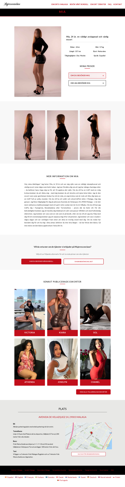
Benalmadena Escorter (75, 470)
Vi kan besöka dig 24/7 (84, 261)
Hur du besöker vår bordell (41, 261)
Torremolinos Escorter (59, 470)
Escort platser (104, 470)
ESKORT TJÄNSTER (98, 4)
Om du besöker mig (80, 75)
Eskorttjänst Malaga (43, 470)
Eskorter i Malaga (16, 470)
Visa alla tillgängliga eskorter (93, 392)
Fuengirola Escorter (91, 470)
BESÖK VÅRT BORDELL (79, 4)
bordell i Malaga (30, 470)
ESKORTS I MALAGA (59, 4)
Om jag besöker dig (80, 83)
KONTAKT (117, 4)
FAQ (109, 4)
